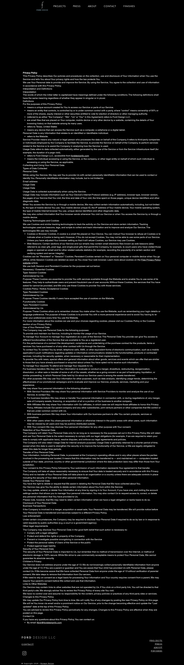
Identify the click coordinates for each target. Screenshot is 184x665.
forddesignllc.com (80, 155)
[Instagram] (24, 653)
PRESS (158, 644)
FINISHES (156, 651)
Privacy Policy (47, 663)
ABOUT (158, 648)
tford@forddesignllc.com (49, 622)
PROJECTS (156, 641)
